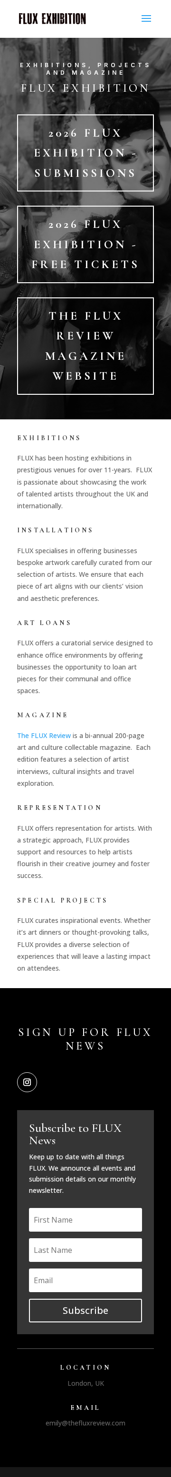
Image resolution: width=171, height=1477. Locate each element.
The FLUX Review (44, 735)
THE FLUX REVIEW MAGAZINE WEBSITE (85, 346)
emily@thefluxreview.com (85, 1422)
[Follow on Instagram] (27, 1082)
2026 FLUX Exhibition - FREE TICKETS (85, 244)
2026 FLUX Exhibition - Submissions (86, 153)
